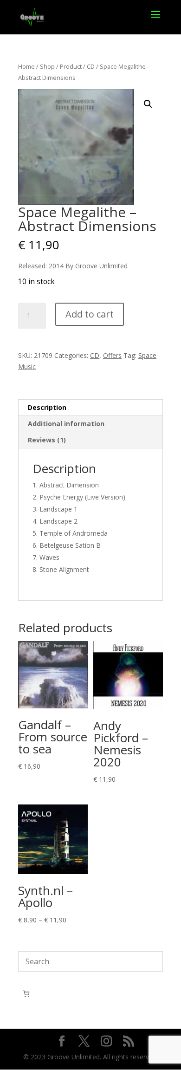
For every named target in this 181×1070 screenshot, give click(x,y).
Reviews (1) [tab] (47, 439)
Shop (47, 66)
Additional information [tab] (66, 423)
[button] (148, 104)
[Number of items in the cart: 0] (26, 994)
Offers (112, 355)
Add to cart (89, 314)
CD (91, 66)
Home (26, 66)
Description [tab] (47, 407)
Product (71, 66)
